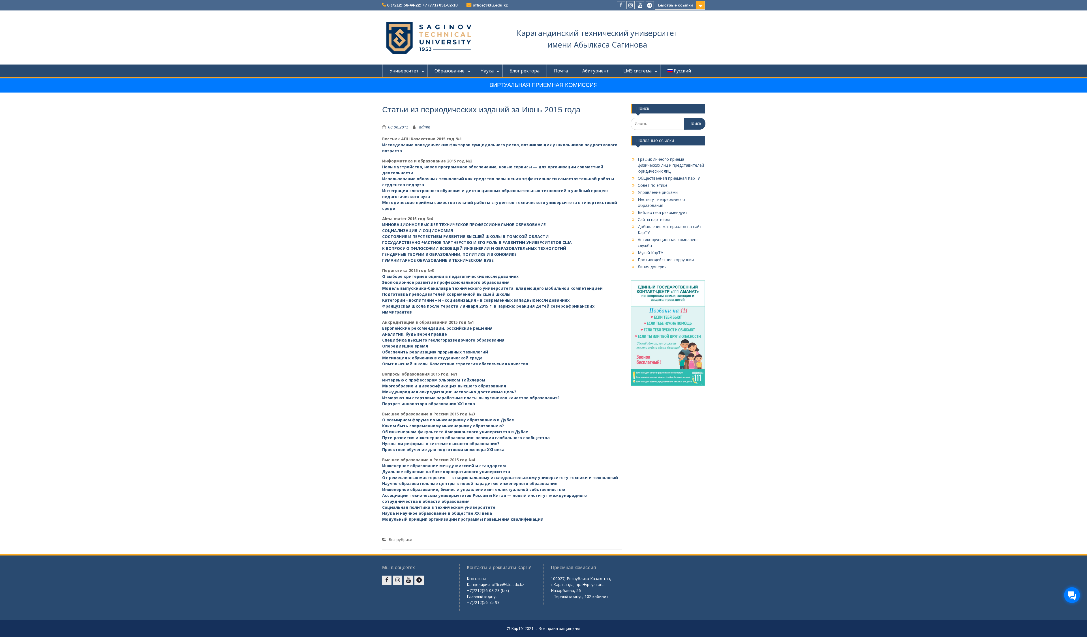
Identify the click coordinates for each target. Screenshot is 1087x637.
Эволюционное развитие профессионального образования (446, 282)
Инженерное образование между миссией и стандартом (444, 465)
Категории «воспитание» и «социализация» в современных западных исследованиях (476, 300)
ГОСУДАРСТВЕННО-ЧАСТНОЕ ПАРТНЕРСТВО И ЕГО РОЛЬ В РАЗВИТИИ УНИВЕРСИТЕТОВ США (477, 242)
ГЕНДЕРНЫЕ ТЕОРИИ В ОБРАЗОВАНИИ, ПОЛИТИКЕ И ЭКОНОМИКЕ (449, 254)
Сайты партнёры (654, 219)
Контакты (476, 578)
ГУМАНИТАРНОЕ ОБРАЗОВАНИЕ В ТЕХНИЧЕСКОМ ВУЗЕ (438, 260)
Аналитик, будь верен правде (414, 334)
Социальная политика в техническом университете (438, 507)
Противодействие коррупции (666, 259)
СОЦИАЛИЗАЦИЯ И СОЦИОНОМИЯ (417, 230)
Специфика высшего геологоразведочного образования (443, 340)
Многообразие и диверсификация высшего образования (444, 386)
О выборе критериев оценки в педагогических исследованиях (450, 276)
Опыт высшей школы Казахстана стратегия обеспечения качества (455, 363)
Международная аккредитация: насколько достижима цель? (449, 391)
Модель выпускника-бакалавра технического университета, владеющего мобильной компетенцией (492, 288)
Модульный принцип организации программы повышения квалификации (463, 519)
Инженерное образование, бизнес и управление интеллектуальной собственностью (473, 489)
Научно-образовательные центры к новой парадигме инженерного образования (469, 483)
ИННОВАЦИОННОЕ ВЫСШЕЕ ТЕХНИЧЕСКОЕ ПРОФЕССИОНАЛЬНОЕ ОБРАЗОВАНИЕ (464, 224)
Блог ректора (525, 71)
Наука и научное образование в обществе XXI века (437, 513)
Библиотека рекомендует (662, 212)
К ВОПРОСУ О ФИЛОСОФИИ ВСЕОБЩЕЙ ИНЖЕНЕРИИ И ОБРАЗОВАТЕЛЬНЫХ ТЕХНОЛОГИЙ (474, 248)
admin (424, 127)
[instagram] (630, 5)
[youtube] (640, 5)
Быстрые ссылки (675, 5)
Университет (404, 71)
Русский (682, 71)
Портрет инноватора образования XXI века (428, 403)
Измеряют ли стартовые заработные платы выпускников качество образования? (471, 397)
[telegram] (650, 5)
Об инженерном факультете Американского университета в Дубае (455, 431)
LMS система (637, 71)
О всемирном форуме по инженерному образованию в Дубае (448, 419)
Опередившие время (405, 346)
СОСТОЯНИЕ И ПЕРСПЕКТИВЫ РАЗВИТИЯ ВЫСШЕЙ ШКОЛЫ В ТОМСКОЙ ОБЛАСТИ (465, 236)
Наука (487, 71)
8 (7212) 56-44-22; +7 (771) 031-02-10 (422, 5)
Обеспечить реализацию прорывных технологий (435, 352)
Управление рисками (658, 192)
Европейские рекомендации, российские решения (437, 328)
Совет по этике (652, 185)
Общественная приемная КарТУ (669, 178)
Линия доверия (652, 266)
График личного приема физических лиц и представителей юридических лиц (671, 165)
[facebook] (621, 5)
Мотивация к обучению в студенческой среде (432, 358)
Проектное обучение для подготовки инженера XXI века (443, 449)
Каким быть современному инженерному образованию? (443, 425)
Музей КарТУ (650, 252)
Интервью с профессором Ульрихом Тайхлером (433, 380)
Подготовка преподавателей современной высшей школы (446, 294)
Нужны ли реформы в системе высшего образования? (440, 443)
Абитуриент (595, 71)
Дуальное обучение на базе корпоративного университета (446, 471)
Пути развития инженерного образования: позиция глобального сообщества (466, 437)
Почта (561, 71)
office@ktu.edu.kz (490, 5)
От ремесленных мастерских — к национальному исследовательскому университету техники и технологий (500, 477)
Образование (450, 71)
